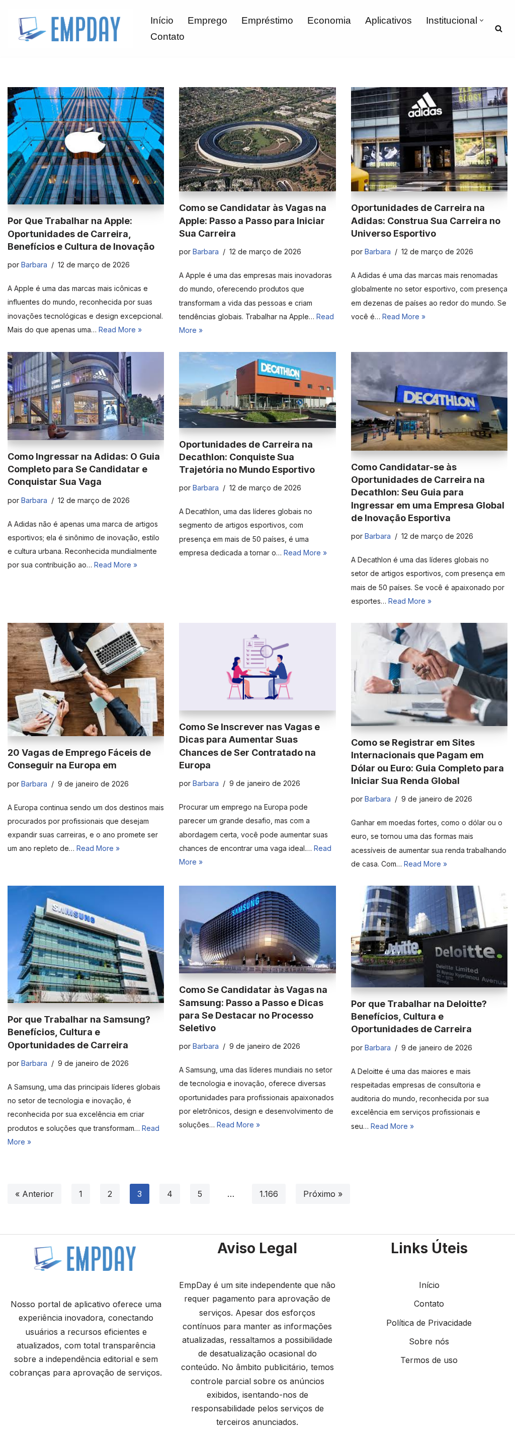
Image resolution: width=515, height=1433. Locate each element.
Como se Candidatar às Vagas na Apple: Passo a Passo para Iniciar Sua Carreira (252, 220)
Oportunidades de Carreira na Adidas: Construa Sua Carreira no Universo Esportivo (425, 220)
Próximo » (322, 1194)
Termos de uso (429, 1360)
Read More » (120, 329)
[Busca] (498, 28)
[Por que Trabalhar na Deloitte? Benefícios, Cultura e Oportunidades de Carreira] (429, 936)
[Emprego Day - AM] (70, 28)
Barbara (34, 264)
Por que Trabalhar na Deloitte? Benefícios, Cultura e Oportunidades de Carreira (419, 1016)
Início (162, 20)
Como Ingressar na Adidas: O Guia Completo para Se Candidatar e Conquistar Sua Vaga (84, 469)
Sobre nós (429, 1341)
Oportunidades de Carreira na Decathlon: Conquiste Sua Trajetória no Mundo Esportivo (247, 457)
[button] (481, 20)
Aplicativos (388, 20)
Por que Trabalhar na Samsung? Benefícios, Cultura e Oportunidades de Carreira (79, 1032)
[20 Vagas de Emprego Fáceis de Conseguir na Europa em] (86, 679)
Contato (167, 36)
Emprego (207, 20)
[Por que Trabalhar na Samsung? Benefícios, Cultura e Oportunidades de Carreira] (86, 944)
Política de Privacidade (429, 1323)
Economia (329, 20)
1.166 (269, 1194)
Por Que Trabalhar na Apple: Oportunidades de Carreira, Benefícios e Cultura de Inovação (81, 233)
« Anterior (34, 1194)
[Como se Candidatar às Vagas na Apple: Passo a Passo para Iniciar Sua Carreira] (257, 139)
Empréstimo (267, 20)
